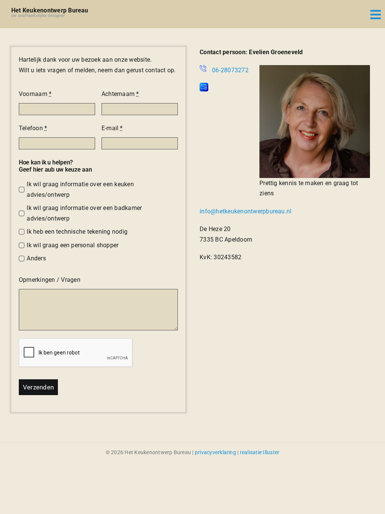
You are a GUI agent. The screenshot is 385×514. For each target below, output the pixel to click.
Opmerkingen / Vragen (49, 279)
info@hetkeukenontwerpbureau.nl (245, 211)
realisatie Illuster (260, 452)
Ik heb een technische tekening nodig (77, 231)
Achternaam (120, 93)
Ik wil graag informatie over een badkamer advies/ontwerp (84, 213)
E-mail (112, 128)
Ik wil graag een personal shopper (72, 245)
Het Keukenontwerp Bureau (49, 10)
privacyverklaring (215, 452)
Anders (36, 258)
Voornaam (35, 93)
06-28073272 (230, 70)
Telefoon (33, 128)
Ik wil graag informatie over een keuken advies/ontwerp (80, 189)
